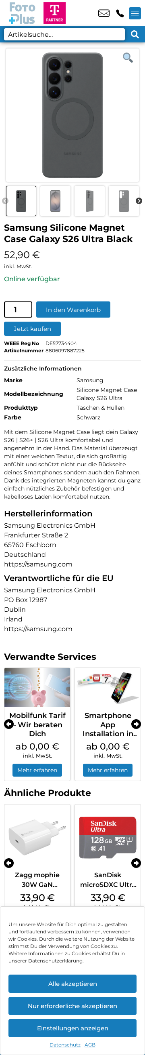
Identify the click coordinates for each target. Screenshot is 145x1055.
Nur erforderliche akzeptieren (72, 1006)
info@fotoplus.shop (104, 13)
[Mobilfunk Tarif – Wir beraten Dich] (37, 688)
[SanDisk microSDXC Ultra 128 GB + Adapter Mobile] (108, 837)
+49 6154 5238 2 (120, 13)
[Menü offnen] (135, 13)
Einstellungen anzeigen (72, 1028)
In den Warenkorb (73, 310)
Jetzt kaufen (32, 329)
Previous (5, 201)
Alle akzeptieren (72, 984)
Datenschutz (65, 1045)
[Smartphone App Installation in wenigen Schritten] (108, 688)
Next (139, 201)
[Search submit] (135, 34)
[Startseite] (21, 13)
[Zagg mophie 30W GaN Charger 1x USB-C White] (37, 837)
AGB (90, 1045)
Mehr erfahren (37, 770)
